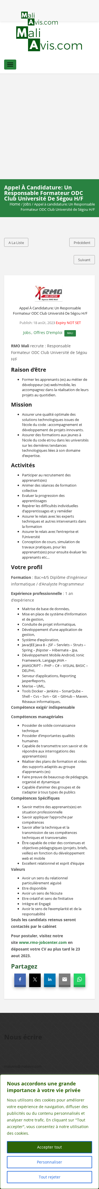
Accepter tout (49, 1147)
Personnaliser (49, 1162)
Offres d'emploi (48, 332)
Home (15, 204)
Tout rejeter (50, 1177)
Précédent (82, 242)
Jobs (27, 204)
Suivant (84, 259)
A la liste (16, 242)
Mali (70, 333)
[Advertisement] (49, 126)
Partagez (24, 966)
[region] (49, 1131)
